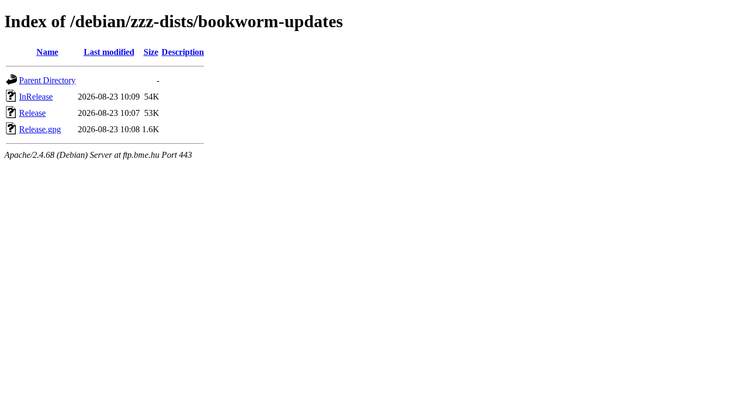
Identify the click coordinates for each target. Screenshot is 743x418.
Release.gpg (40, 129)
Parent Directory (47, 80)
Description (183, 52)
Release (32, 113)
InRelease (36, 96)
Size (151, 52)
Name (47, 52)
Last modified (109, 52)
